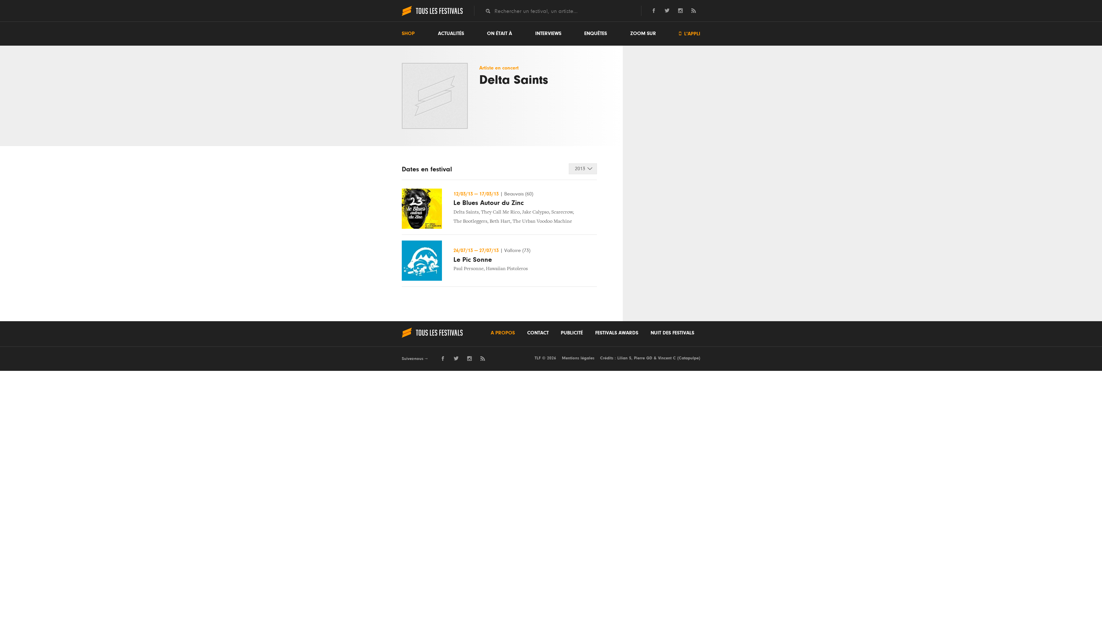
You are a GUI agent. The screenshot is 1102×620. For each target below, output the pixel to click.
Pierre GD (643, 358)
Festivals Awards (616, 333)
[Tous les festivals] (432, 15)
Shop (408, 33)
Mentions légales (578, 358)
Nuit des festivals (672, 333)
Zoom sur (643, 33)
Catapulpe (689, 358)
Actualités (451, 33)
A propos (503, 333)
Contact (538, 333)
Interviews (548, 33)
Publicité (572, 333)
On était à (499, 33)
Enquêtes (595, 33)
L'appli (689, 33)
